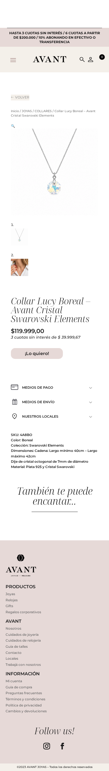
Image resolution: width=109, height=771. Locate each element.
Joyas (10, 594)
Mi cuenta (14, 681)
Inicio (15, 111)
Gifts (9, 606)
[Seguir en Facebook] (62, 746)
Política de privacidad (24, 705)
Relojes (12, 600)
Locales (12, 658)
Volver (22, 97)
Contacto (14, 653)
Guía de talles (17, 646)
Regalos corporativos (23, 612)
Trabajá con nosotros (23, 664)
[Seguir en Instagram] (46, 746)
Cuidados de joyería (22, 634)
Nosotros (13, 628)
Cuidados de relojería (23, 640)
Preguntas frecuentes (24, 693)
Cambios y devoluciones (26, 711)
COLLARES (43, 111)
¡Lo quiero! (37, 353)
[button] (13, 126)
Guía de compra (19, 687)
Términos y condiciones (25, 699)
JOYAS (27, 111)
